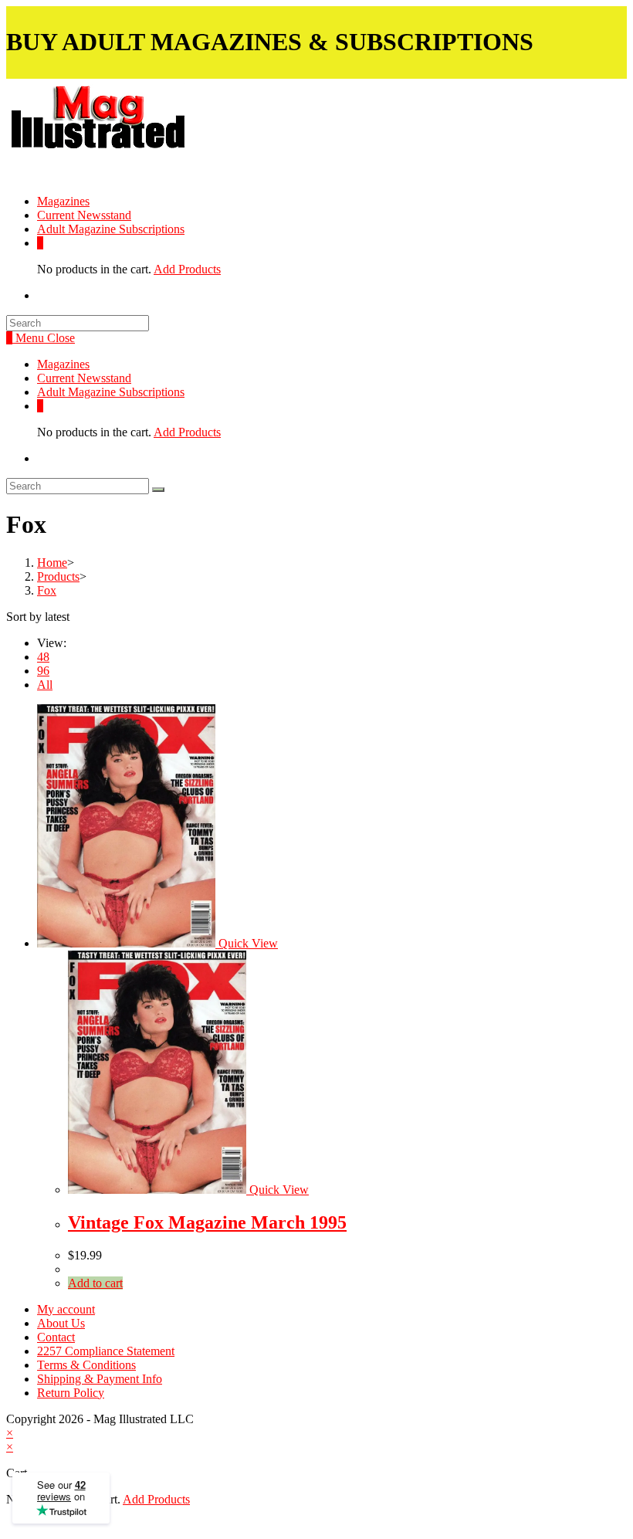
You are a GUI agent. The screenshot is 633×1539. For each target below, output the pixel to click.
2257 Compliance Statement (105, 1351)
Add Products (187, 269)
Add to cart (95, 1283)
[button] (138, 129)
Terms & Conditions (86, 1364)
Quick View (246, 943)
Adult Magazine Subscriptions (110, 391)
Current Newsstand (84, 378)
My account (66, 1309)
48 (43, 656)
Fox (46, 590)
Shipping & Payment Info (99, 1378)
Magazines (63, 364)
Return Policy (70, 1392)
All (44, 684)
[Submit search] (158, 489)
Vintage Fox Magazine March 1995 (207, 1222)
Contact (56, 1337)
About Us (61, 1323)
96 (43, 670)
